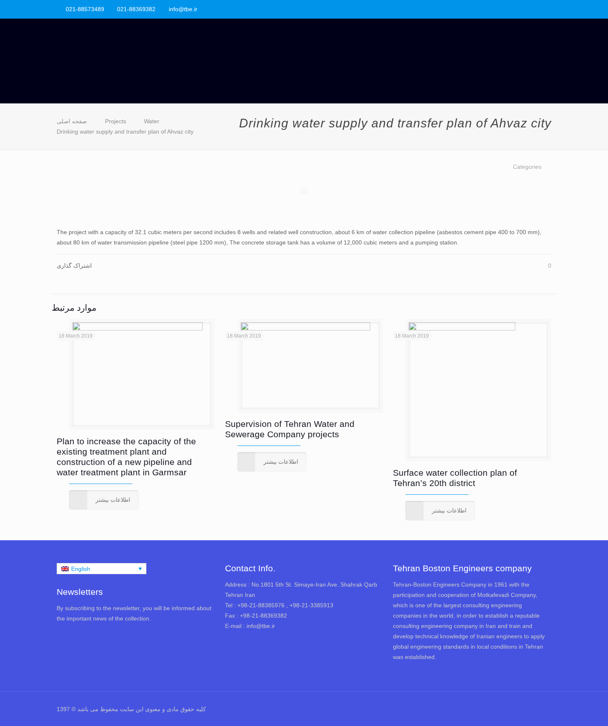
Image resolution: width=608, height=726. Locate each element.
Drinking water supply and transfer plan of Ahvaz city (125, 131)
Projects (115, 121)
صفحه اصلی (72, 121)
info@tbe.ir (183, 9)
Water (151, 121)
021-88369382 (136, 9)
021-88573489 (85, 9)
